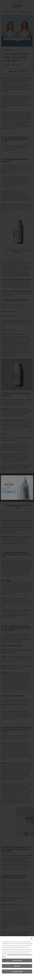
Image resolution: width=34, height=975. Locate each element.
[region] (17, 955)
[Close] (32, 939)
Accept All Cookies (16, 971)
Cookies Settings (17, 960)
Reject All (17, 966)
